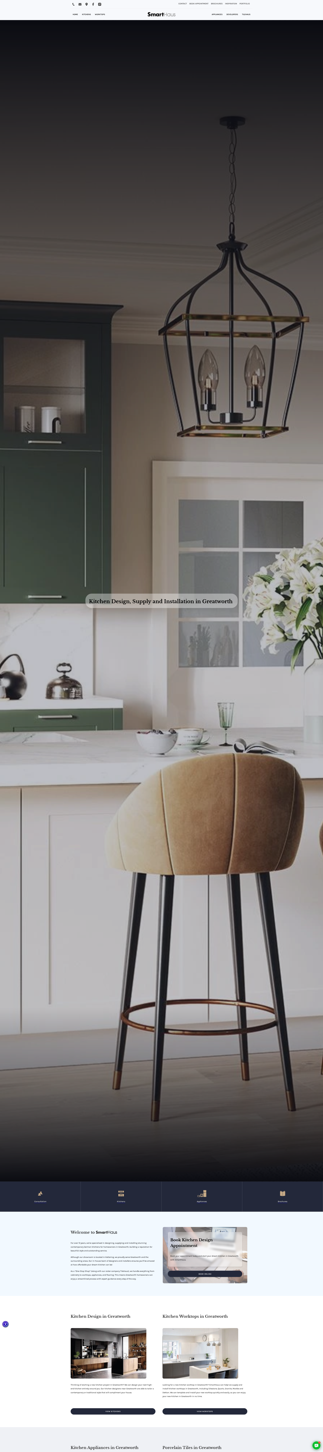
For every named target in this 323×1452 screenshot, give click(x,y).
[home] (161, 14)
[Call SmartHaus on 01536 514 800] (73, 4)
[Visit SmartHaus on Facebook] (93, 4)
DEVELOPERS (232, 14)
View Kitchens (113, 1411)
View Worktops (205, 1411)
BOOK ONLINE (205, 1274)
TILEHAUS (246, 14)
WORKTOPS (100, 14)
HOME (75, 14)
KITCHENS (86, 14)
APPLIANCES (217, 14)
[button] (5, 1324)
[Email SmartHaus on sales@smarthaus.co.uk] (80, 4)
